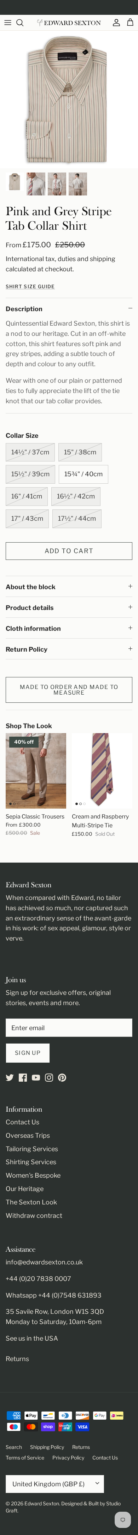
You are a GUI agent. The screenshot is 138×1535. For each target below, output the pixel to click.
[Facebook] (23, 1078)
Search (14, 1447)
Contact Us (22, 1122)
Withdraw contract (34, 1215)
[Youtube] (36, 1078)
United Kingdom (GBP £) (48, 1484)
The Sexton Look (31, 1202)
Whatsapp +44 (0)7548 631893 (54, 1295)
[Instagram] (49, 1078)
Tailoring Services (32, 1149)
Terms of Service (25, 1458)
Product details (30, 607)
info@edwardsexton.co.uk (44, 1262)
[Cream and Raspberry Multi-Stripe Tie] (102, 771)
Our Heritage (25, 1188)
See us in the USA (32, 1338)
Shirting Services (31, 1162)
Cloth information (33, 628)
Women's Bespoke (33, 1175)
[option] (69, 99)
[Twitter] (10, 1078)
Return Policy (26, 649)
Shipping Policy (47, 1447)
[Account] (114, 22)
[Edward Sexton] (69, 23)
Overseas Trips (28, 1135)
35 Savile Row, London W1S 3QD (55, 1311)
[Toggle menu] (8, 22)
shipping (102, 258)
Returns (17, 1358)
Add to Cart (69, 551)
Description (24, 309)
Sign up (28, 1053)
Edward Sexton (41, 1503)
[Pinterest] (62, 1078)
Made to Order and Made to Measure (69, 690)
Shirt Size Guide (30, 286)
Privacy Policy (68, 1458)
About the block (31, 587)
